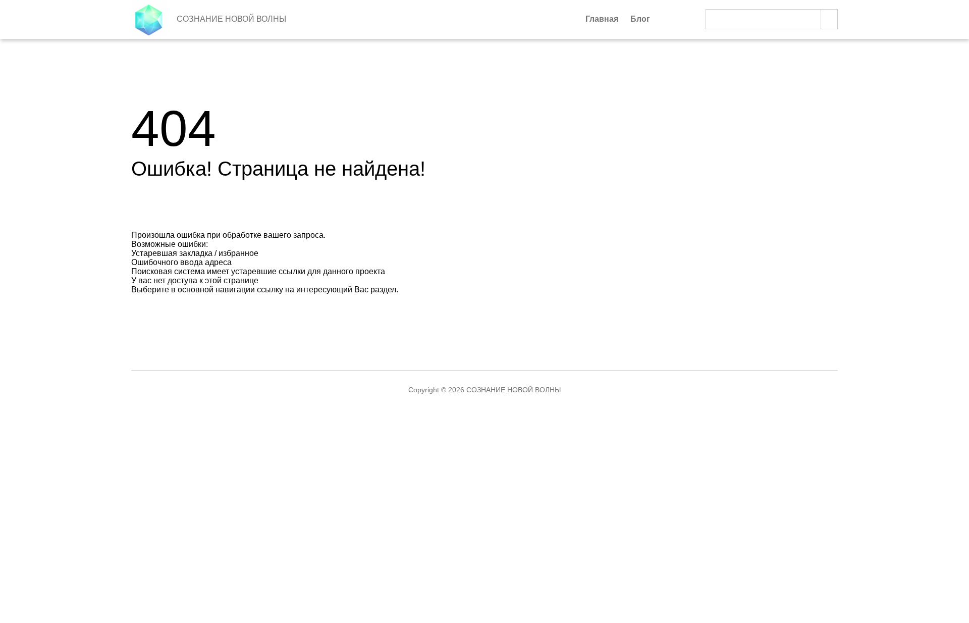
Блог (640, 19)
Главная (601, 19)
